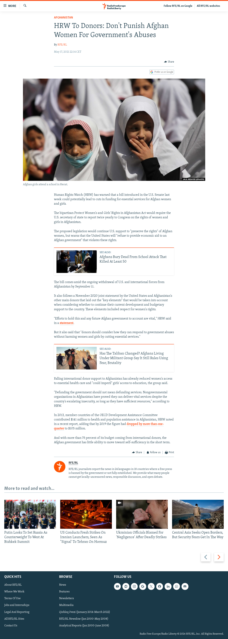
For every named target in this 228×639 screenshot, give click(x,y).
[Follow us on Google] (142, 586)
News (62, 585)
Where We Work (14, 591)
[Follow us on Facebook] (159, 586)
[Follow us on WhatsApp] (176, 586)
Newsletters (66, 598)
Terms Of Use (12, 598)
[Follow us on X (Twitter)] (151, 586)
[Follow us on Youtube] (117, 586)
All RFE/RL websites (208, 6)
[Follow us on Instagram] (134, 586)
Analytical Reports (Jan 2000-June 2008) (84, 625)
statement (66, 323)
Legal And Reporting (16, 612)
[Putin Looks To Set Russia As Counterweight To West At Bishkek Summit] (30, 514)
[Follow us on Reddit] (125, 586)
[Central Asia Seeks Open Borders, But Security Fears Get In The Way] (198, 514)
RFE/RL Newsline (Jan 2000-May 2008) (83, 618)
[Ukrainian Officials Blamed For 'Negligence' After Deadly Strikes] (142, 514)
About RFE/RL (13, 585)
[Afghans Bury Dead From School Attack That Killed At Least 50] (76, 261)
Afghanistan (63, 17)
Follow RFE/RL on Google (178, 6)
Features (64, 591)
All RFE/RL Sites (14, 618)
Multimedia (66, 605)
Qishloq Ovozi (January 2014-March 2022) (84, 612)
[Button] (169, 62)
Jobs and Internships (16, 605)
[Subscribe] (185, 586)
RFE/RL (62, 44)
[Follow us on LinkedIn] (168, 586)
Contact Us (10, 625)
